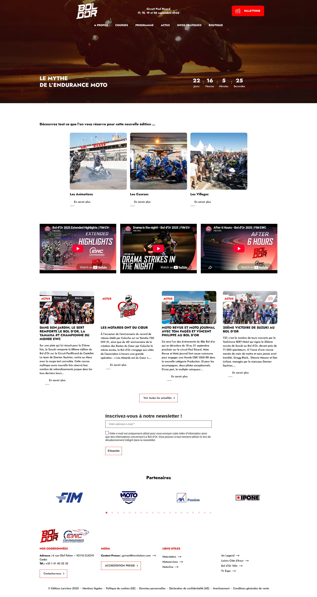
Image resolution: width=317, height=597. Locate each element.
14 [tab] (181, 512)
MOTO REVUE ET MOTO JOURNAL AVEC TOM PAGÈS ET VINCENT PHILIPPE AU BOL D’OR (188, 331)
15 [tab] (187, 512)
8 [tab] (147, 512)
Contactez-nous (52, 573)
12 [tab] (170, 512)
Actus (45, 299)
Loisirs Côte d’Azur (232, 561)
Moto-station (169, 557)
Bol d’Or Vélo (229, 566)
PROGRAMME (144, 25)
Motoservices (170, 562)
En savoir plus (82, 202)
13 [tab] (175, 512)
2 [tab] (112, 512)
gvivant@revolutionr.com (136, 555)
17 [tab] (199, 512)
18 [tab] (204, 512)
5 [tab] (129, 512)
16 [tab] (193, 512)
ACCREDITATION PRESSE (120, 565)
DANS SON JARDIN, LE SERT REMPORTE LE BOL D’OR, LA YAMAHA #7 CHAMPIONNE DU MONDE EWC (64, 333)
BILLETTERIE (252, 11)
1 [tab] (106, 512)
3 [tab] (118, 512)
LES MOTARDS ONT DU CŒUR (124, 327)
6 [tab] (135, 512)
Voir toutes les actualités (157, 398)
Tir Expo (226, 571)
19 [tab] (210, 512)
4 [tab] (123, 512)
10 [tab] (158, 512)
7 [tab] (141, 512)
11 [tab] (164, 512)
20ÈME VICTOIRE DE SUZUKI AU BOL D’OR (249, 329)
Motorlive (167, 567)
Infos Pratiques (189, 25)
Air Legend (227, 555)
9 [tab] (152, 512)
